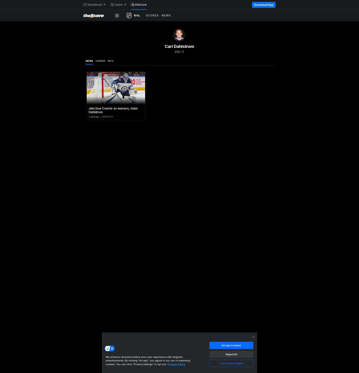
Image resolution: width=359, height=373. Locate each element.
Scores (152, 15)
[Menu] (117, 15)
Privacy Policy (176, 364)
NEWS (89, 60)
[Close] (253, 337)
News (166, 15)
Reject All (231, 354)
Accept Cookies (231, 345)
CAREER (100, 60)
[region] (179, 352)
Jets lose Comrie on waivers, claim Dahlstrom (113, 110)
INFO (111, 60)
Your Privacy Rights (231, 363)
